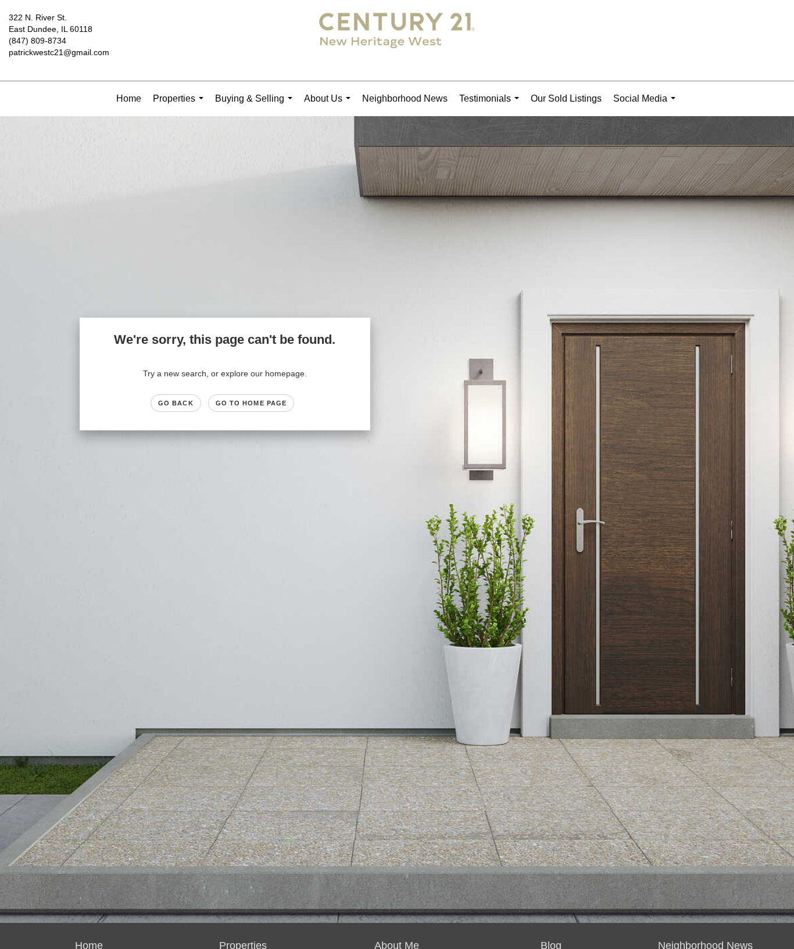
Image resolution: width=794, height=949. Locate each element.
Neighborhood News (405, 98)
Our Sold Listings (566, 98)
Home (128, 98)
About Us (329, 105)
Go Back (176, 403)
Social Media (646, 105)
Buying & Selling (256, 105)
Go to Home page (251, 403)
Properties (180, 105)
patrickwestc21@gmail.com (59, 52)
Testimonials (491, 105)
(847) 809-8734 (37, 40)
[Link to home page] (396, 41)
